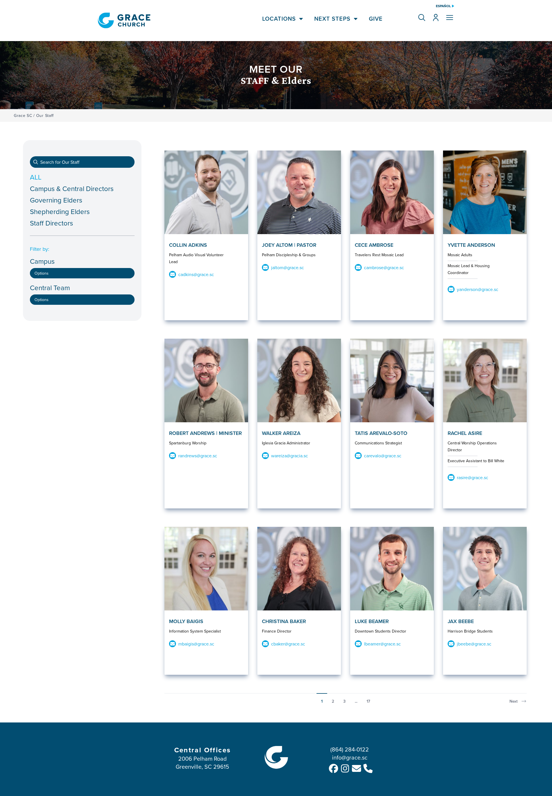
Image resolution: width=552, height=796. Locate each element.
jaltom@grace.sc (287, 267)
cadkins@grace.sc (196, 274)
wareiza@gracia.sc (289, 455)
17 (368, 701)
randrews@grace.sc (197, 455)
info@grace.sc (349, 757)
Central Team (50, 287)
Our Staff (45, 115)
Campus (42, 261)
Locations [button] (279, 19)
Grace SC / (24, 115)
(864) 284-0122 (349, 749)
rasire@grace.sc (472, 477)
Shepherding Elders (60, 211)
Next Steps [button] (332, 19)
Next (513, 701)
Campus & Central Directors (72, 188)
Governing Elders (56, 200)
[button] (421, 17)
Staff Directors (51, 223)
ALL (35, 177)
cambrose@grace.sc (384, 267)
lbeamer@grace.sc (382, 644)
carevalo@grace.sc (382, 455)
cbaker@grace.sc (288, 644)
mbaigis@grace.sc (196, 644)
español (443, 6)
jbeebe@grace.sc (474, 644)
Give (376, 19)
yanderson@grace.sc (477, 289)
